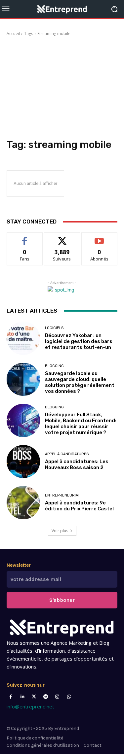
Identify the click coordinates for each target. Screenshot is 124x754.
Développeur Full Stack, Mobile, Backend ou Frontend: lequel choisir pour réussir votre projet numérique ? (80, 423)
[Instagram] (57, 697)
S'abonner (99, 237)
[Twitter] (34, 697)
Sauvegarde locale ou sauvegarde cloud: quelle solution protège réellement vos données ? (79, 382)
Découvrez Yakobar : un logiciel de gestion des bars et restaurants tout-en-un (78, 341)
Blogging (54, 366)
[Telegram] (46, 697)
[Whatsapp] (69, 697)
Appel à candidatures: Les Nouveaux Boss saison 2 (76, 464)
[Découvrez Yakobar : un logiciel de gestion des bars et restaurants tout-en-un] (23, 338)
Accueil (13, 33)
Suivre (62, 237)
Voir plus (60, 530)
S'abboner (62, 600)
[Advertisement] (62, 88)
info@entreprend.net (30, 706)
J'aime (25, 237)
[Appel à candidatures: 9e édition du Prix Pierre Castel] (23, 502)
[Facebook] (11, 697)
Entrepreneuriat (62, 495)
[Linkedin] (22, 697)
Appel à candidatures (67, 454)
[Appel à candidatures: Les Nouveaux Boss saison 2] (23, 461)
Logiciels (54, 328)
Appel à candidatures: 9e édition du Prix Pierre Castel (79, 506)
